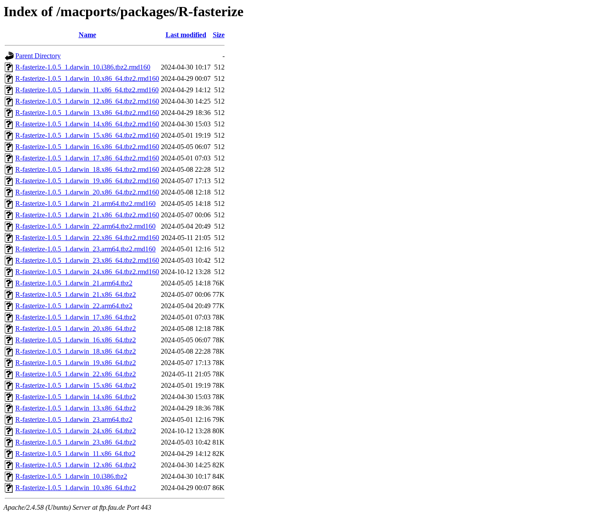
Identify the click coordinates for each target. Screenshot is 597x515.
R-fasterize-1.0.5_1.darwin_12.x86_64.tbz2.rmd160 (87, 101)
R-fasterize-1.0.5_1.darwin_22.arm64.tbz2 (73, 306)
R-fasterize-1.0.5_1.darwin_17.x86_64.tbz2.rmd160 (87, 158)
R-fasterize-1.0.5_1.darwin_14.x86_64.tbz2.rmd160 (87, 124)
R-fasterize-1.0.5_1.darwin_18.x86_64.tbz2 (75, 351)
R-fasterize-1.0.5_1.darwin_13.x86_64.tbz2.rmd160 (87, 112)
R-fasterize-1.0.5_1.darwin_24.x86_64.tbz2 (75, 431)
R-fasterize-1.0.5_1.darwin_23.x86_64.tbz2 (75, 442)
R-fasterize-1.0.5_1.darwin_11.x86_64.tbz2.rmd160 (87, 90)
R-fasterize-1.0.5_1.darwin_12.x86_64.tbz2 (75, 465)
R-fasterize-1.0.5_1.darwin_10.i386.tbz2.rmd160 (82, 67)
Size (219, 34)
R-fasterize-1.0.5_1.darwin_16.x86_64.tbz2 (75, 340)
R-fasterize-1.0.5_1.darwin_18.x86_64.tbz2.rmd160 (87, 169)
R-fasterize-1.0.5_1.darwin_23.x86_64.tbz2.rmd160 (87, 260)
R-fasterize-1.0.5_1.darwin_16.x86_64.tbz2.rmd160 (87, 146)
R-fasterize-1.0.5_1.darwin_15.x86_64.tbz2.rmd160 (87, 135)
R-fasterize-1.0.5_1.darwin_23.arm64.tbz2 (73, 419)
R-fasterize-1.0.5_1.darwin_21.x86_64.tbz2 (75, 294)
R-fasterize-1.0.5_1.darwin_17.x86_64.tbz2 (75, 317)
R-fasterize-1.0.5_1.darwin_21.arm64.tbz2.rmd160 (85, 203)
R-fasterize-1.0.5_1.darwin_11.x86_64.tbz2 (75, 453)
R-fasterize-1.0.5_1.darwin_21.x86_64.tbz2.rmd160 (87, 215)
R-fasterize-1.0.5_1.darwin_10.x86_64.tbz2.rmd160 (87, 78)
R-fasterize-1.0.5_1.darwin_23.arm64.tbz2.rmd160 (85, 249)
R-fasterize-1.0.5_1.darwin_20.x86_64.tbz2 (75, 328)
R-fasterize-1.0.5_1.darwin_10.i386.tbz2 (71, 476)
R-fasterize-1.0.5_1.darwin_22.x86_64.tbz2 (75, 374)
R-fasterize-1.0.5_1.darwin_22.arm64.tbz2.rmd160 (85, 226)
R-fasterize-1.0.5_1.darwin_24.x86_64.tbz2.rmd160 (87, 271)
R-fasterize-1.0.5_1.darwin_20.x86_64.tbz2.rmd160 (87, 192)
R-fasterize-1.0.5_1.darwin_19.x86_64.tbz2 (75, 362)
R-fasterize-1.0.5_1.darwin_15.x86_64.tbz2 (75, 385)
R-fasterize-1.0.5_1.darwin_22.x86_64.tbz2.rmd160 (87, 237)
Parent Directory (38, 55)
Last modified (186, 34)
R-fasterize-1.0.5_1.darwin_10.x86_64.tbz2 (75, 487)
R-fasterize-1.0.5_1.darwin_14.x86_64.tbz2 (75, 396)
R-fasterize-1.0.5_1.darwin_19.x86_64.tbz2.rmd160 (87, 180)
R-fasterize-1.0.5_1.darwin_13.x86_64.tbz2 (75, 408)
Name (87, 34)
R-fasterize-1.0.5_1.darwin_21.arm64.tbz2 (73, 283)
